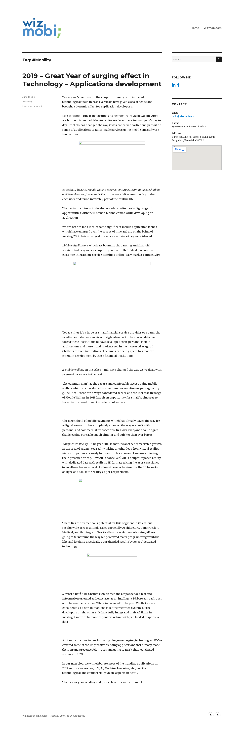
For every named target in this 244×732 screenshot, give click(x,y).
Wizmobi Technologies (34, 715)
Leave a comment (32, 106)
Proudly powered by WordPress (67, 715)
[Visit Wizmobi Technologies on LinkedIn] (173, 85)
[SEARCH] (219, 59)
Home (195, 28)
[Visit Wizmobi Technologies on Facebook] (178, 85)
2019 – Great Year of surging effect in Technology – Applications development (92, 80)
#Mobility (27, 101)
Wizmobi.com (213, 28)
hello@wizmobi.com (183, 116)
